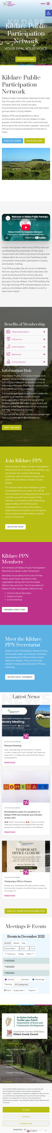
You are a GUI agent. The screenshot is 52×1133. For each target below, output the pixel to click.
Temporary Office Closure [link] (18, 881)
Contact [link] (10, 1061)
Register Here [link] (26, 59)
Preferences (26, 1123)
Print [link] (7, 991)
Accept (26, 1109)
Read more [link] (9, 762)
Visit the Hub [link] (11, 427)
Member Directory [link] (14, 609)
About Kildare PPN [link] (15, 1049)
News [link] (17, 808)
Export (32, 990)
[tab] (26, 331)
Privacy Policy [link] (13, 1067)
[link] (48, 13)
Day (23, 943)
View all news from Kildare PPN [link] (26, 911)
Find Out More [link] (12, 141)
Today (21, 954)
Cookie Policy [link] (18, 1129)
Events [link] (18, 742)
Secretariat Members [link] (19, 677)
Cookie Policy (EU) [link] (15, 1072)
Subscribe (18, 990)
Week (16, 943)
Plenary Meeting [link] (12, 745)
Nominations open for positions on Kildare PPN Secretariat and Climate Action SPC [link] (23, 815)
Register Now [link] (35, 141)
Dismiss (26, 1116)
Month (7, 943)
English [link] (33, 1131)
